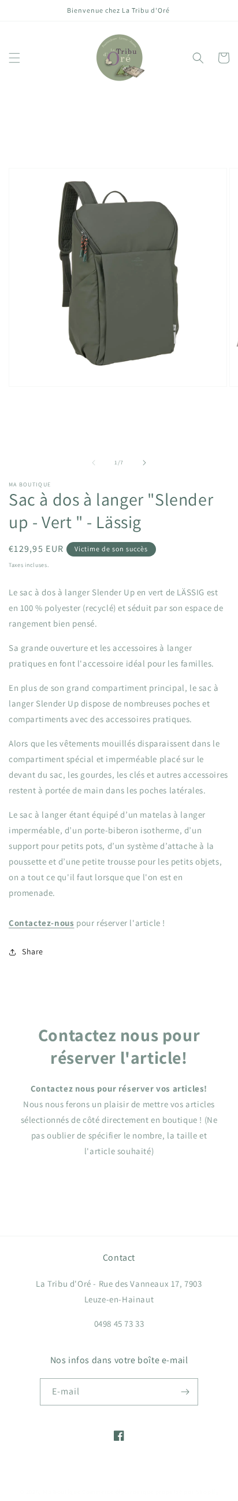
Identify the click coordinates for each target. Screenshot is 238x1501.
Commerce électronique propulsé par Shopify (150, 1492)
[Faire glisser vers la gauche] (93, 462)
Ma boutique (62, 1492)
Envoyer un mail (119, 1183)
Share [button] (32, 951)
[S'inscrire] (185, 1391)
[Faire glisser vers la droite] (144, 462)
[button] (14, 58)
